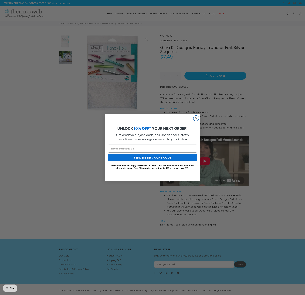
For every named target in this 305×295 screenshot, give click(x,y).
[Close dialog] (196, 118)
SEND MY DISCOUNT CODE (152, 158)
